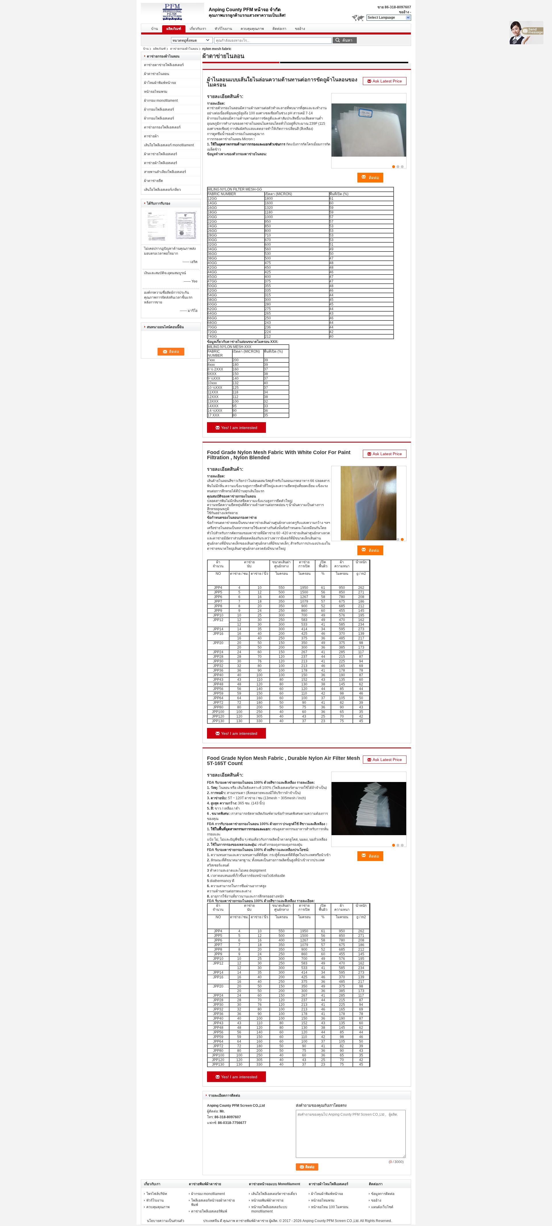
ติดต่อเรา (279, 29)
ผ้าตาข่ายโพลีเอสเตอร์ (160, 154)
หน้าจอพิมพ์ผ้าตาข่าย (267, 1200)
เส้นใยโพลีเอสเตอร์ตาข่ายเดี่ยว (274, 1194)
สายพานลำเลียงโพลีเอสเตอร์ (165, 172)
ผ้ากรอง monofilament (161, 101)
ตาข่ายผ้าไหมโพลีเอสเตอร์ (328, 1184)
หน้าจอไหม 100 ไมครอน (329, 1207)
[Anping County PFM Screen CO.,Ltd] (408, 17)
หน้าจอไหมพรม (155, 92)
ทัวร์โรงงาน (223, 29)
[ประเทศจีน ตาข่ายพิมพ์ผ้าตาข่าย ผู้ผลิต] (172, 11)
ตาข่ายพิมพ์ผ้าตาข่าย (205, 1184)
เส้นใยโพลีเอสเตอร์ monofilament (169, 145)
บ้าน (154, 29)
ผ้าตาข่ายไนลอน (156, 74)
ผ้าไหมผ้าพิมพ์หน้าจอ (160, 83)
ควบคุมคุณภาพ (252, 29)
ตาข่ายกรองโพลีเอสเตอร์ (162, 127)
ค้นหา (347, 40)
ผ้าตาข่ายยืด (153, 181)
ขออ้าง (404, 12)
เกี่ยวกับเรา (198, 29)
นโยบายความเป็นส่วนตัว (165, 1221)
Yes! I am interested (239, 427)
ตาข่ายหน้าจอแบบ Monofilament (274, 1184)
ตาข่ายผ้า (151, 136)
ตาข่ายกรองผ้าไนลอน (184, 48)
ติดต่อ (374, 177)
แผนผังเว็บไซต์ (382, 1207)
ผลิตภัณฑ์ (173, 29)
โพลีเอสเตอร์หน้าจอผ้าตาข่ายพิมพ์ (213, 1202)
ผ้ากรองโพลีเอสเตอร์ (159, 109)
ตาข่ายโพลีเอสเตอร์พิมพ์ (209, 1211)
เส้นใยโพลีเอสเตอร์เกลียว (162, 190)
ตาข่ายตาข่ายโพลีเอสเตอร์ (164, 65)
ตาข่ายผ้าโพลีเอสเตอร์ (160, 163)
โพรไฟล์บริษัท (156, 1194)
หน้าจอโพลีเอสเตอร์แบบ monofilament (269, 1209)
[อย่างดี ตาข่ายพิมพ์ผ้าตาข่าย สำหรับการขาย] (156, 241)
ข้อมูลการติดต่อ (382, 1194)
